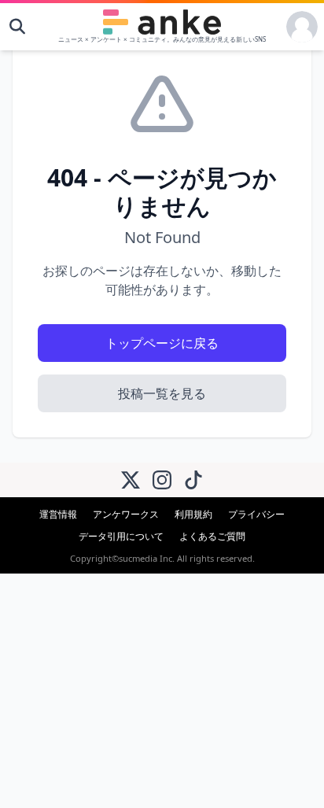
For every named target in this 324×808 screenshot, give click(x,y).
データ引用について (121, 536)
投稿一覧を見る (162, 393)
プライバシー (256, 514)
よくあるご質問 (212, 536)
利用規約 (193, 514)
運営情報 (58, 514)
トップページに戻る (162, 343)
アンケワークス (126, 514)
